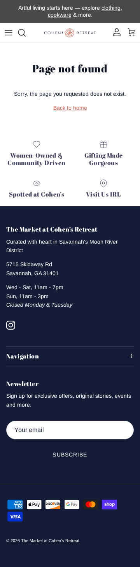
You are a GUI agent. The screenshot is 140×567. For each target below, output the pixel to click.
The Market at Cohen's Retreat (50, 540)
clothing (111, 8)
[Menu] (8, 32)
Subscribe (69, 454)
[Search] (25, 32)
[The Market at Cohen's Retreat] (70, 33)
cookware (60, 15)
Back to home (70, 108)
